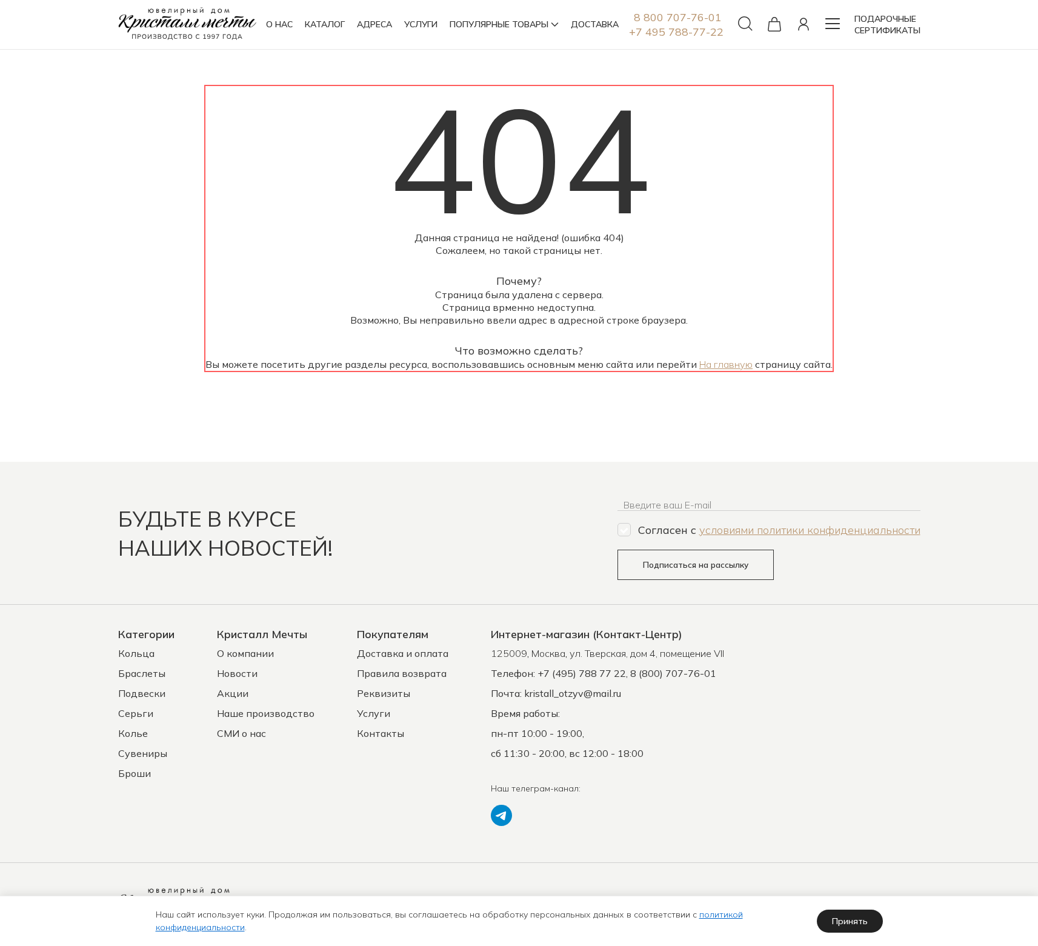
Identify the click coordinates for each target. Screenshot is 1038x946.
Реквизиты (383, 693)
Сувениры (142, 753)
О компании (245, 653)
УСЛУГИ (420, 24)
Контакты (380, 733)
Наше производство (265, 713)
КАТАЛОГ (325, 24)
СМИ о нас (241, 733)
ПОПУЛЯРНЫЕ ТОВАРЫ (499, 24)
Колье (133, 733)
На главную (726, 364)
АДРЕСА (374, 24)
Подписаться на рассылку (695, 565)
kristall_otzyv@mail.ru (572, 693)
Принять (850, 921)
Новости (237, 673)
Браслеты (141, 673)
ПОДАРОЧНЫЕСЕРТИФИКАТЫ (887, 24)
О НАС (279, 24)
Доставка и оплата (402, 653)
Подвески (141, 693)
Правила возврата (402, 673)
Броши (134, 773)
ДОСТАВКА (595, 24)
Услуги (373, 713)
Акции (232, 693)
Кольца (136, 653)
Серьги (135, 713)
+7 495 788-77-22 (676, 32)
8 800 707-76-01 (678, 17)
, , (607, 653)
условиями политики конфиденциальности (809, 530)
